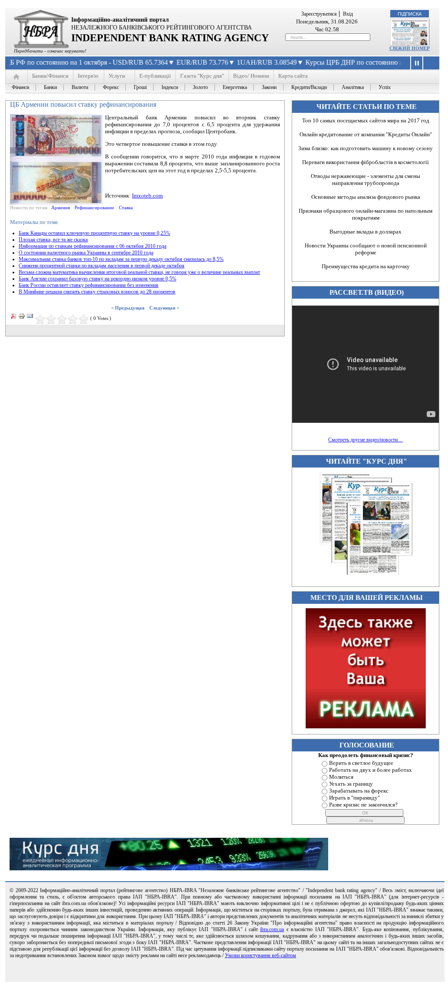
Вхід (348, 14)
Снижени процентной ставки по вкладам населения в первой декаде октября (101, 266)
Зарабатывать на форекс (359, 790)
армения (60, 207)
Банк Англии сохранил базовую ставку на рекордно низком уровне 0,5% (97, 279)
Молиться (341, 777)
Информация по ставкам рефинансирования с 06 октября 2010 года (92, 246)
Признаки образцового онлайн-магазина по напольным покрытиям (365, 214)
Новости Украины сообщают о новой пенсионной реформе (366, 249)
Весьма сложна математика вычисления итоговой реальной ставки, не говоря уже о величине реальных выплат (139, 272)
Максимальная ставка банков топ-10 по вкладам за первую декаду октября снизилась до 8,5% (121, 259)
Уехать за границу (351, 783)
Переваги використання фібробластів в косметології (365, 162)
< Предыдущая (128, 307)
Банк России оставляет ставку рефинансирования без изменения (88, 285)
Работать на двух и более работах (370, 770)
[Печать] (21, 317)
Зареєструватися (319, 14)
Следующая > (164, 307)
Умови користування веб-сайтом (260, 955)
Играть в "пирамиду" (354, 797)
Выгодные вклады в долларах (365, 231)
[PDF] (13, 317)
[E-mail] (29, 317)
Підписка (410, 13)
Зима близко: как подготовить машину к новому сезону (365, 148)
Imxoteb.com (147, 195)
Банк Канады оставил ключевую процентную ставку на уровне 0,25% (94, 233)
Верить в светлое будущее (361, 763)
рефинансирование (94, 207)
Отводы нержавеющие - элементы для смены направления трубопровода (365, 179)
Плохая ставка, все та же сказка (53, 240)
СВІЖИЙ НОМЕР (409, 48)
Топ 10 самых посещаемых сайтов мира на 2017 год (365, 120)
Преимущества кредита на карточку (366, 266)
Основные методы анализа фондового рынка (365, 197)
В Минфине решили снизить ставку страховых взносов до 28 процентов (97, 292)
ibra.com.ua (272, 929)
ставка (126, 207)
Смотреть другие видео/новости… (365, 440)
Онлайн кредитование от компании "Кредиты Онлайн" (366, 134)
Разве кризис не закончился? (363, 804)
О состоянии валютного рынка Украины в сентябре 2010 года (86, 253)
